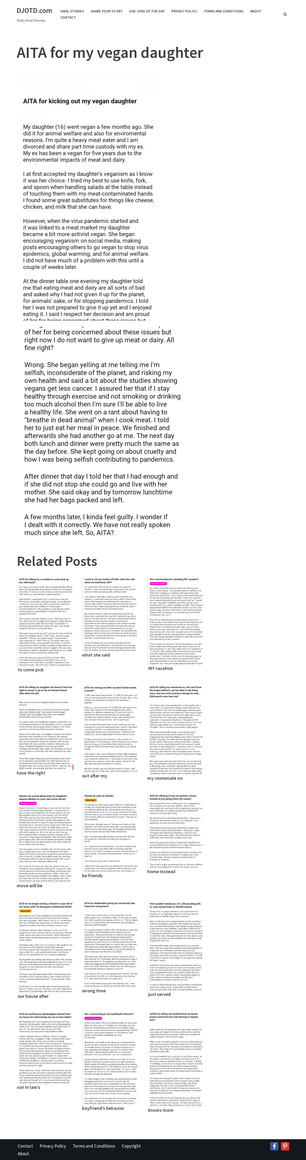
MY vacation (160, 668)
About (256, 11)
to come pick (30, 670)
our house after (33, 996)
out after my (95, 776)
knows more (160, 1110)
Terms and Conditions (223, 11)
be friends (92, 875)
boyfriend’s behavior (103, 1108)
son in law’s (28, 1087)
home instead (161, 871)
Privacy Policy (184, 11)
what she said (96, 655)
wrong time (94, 991)
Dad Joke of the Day (147, 11)
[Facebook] (274, 1146)
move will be (29, 885)
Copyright (131, 1146)
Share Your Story (106, 11)
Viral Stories (72, 11)
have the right (31, 773)
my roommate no (165, 778)
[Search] (285, 14)
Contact (68, 17)
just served (159, 994)
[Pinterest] (285, 1146)
